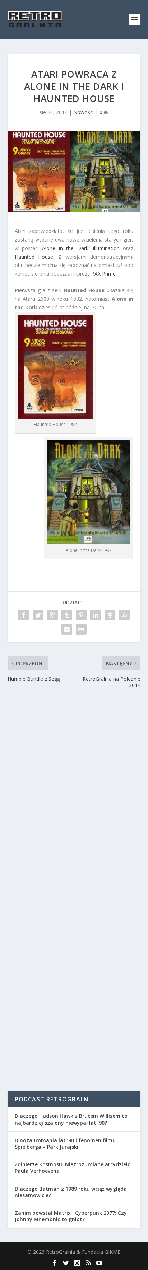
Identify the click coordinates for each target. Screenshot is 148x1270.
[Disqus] (74, 795)
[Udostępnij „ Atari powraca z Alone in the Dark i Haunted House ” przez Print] (81, 629)
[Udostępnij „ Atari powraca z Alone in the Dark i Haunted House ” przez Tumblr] (67, 615)
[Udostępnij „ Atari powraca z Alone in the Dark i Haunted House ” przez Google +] (52, 615)
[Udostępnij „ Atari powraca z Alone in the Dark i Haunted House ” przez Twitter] (38, 615)
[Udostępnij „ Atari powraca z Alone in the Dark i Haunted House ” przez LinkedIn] (95, 615)
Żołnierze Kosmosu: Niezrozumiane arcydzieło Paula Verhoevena (73, 1167)
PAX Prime (103, 273)
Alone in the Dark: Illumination (81, 248)
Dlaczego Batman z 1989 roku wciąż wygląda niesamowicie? (71, 1192)
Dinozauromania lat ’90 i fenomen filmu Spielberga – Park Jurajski (65, 1143)
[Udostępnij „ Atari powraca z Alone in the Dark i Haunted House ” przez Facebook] (24, 615)
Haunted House (34, 256)
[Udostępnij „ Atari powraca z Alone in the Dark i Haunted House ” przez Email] (67, 629)
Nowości (83, 112)
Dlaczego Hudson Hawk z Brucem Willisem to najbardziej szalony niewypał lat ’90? (71, 1119)
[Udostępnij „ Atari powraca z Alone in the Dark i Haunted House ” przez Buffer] (110, 615)
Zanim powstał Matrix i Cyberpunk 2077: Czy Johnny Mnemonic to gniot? (71, 1216)
